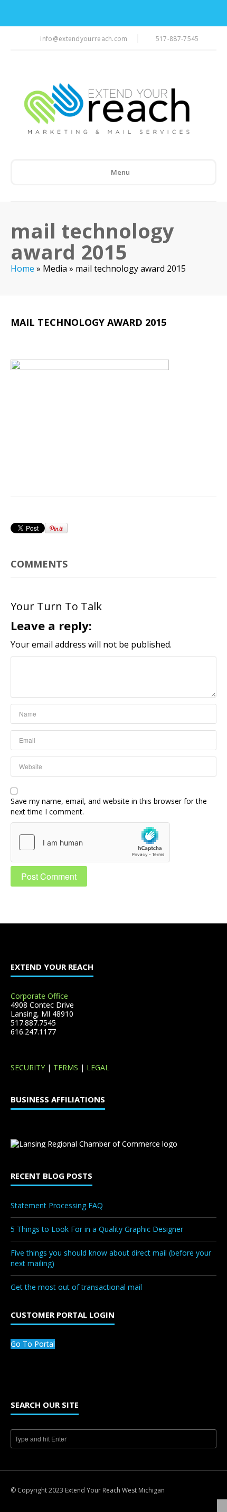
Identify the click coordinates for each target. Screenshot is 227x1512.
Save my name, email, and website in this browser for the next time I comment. (109, 806)
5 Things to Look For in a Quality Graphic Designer (97, 1229)
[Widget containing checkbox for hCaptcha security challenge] (90, 842)
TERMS (65, 1067)
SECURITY (28, 1067)
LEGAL (98, 1067)
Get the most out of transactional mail (76, 1287)
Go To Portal (33, 1344)
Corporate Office (39, 996)
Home (22, 268)
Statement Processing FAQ (57, 1205)
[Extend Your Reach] (106, 109)
